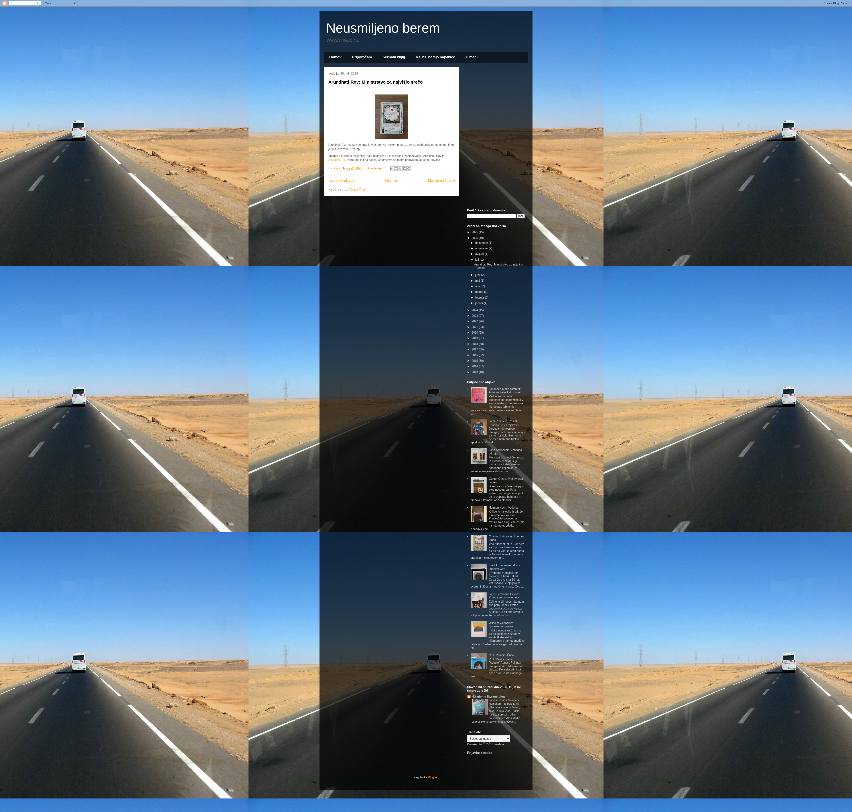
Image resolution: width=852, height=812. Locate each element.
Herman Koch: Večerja (503, 507)
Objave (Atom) (358, 189)
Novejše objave (342, 180)
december (482, 242)
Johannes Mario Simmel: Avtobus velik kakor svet (505, 390)
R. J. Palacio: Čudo (501, 655)
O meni (471, 57)
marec (479, 291)
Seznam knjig (394, 57)
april (478, 286)
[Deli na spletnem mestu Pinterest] (408, 168)
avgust (480, 254)
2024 (475, 310)
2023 (475, 315)
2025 (475, 238)
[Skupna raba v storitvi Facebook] (404, 168)
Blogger (433, 777)
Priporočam (362, 57)
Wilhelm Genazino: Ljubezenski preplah (501, 624)
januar (479, 303)
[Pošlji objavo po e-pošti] (392, 168)
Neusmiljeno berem (383, 28)
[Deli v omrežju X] (400, 168)
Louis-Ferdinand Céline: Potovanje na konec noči (505, 595)
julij (477, 259)
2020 (475, 332)
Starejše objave (441, 180)
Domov (335, 57)
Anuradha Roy (337, 159)
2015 (475, 360)
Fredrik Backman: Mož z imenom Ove (505, 567)
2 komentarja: (375, 168)
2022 (475, 321)
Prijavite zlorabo (479, 753)
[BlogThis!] (396, 168)
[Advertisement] (496, 137)
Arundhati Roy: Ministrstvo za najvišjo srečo (375, 82)
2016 (475, 355)
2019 (475, 338)
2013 (475, 372)
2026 (475, 232)
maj (478, 280)
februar (480, 297)
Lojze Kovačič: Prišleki (503, 421)
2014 (475, 366)
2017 (475, 349)
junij (478, 275)
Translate (498, 744)
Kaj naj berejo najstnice (435, 57)
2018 (475, 344)
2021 (475, 327)
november (482, 248)
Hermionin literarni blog (488, 696)
